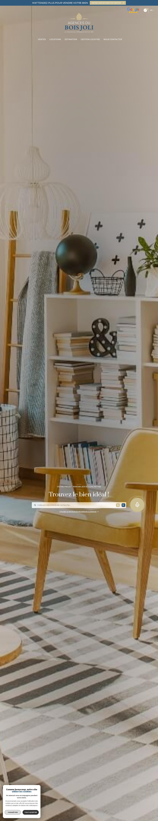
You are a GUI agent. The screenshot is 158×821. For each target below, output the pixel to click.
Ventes (42, 39)
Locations (55, 39)
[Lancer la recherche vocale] (137, 504)
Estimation (71, 39)
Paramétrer (13, 812)
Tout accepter (31, 812)
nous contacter (113, 39)
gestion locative (90, 39)
